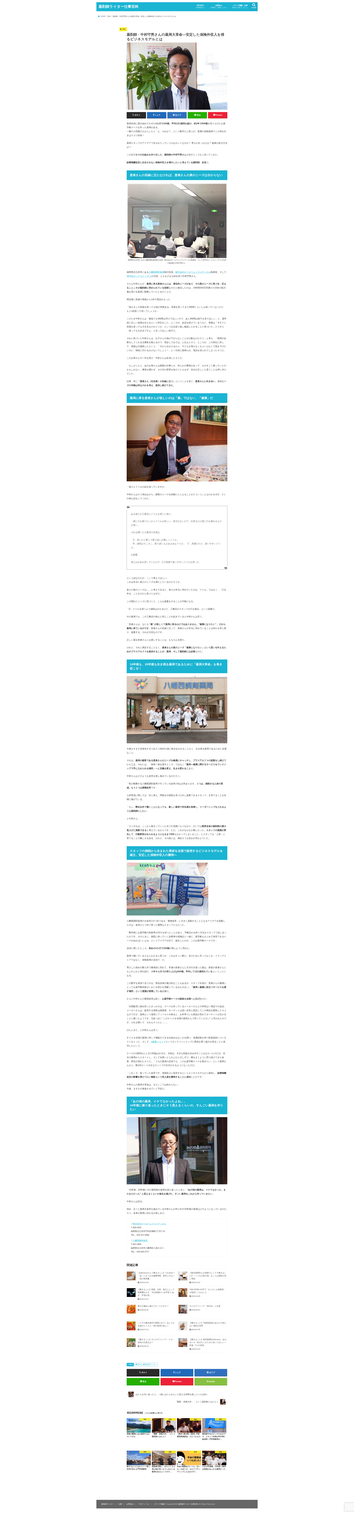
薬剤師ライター (151, 1364)
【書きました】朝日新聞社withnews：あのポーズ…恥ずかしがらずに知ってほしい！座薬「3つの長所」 (208, 1342)
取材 (131, 1364)
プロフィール (143, 1504)
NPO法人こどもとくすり (139, 276)
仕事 (120, 1504)
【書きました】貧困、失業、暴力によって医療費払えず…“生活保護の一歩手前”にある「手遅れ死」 (156, 1292)
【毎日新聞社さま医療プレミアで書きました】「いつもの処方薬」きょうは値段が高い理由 (207, 1276)
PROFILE (200, 6)
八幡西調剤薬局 (156, 272)
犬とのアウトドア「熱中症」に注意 (204, 1306)
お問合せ (218, 6)
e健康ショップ (158, 1041)
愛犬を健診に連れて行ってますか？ (153, 1306)
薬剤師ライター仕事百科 (119, 6)
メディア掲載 (159, 1504)
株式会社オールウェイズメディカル (193, 272)
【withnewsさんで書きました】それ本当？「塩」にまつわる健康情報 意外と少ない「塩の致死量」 (156, 1276)
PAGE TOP (343, 1465)
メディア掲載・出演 (240, 6)
